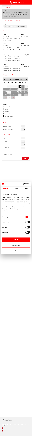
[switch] (27, 222)
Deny (16, 250)
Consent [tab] (5, 188)
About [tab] (26, 188)
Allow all (16, 239)
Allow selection (16, 245)
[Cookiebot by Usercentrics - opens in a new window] (23, 184)
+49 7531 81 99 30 (7, 428)
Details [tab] (16, 188)
